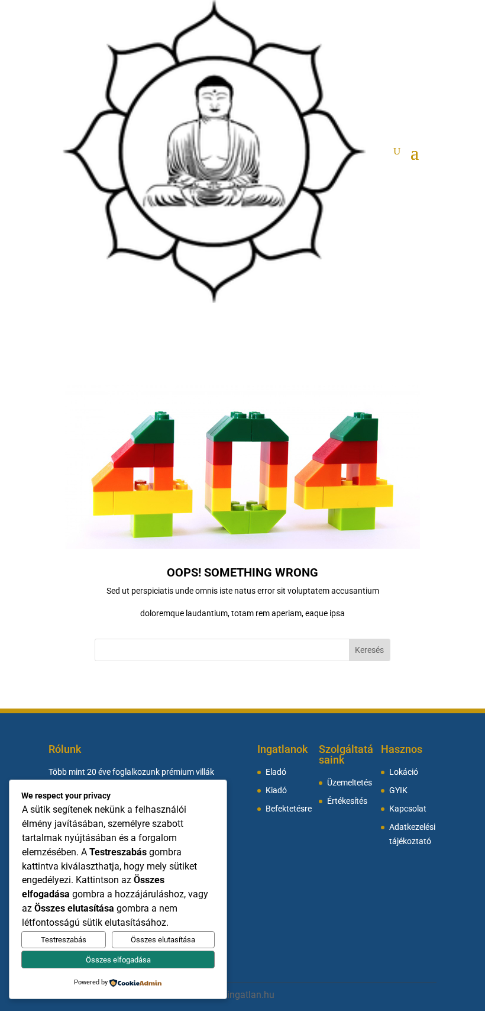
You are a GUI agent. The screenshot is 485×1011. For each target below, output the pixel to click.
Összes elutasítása (163, 939)
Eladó (276, 772)
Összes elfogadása (118, 959)
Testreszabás (63, 939)
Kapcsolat (407, 809)
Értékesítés (347, 801)
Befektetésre (289, 809)
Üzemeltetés (349, 783)
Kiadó (276, 790)
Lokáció (403, 772)
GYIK (398, 790)
